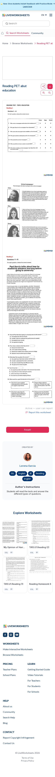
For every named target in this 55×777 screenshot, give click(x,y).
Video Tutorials (35, 675)
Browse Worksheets (13, 654)
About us (7, 706)
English (21, 473)
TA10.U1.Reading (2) (39, 547)
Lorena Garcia (28, 465)
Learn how (27, 6)
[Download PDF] (50, 86)
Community (9, 711)
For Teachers (34, 680)
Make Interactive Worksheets (18, 649)
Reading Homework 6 (40, 584)
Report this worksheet (40, 412)
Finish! (27, 430)
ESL (12, 473)
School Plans (9, 675)
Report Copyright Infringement (18, 737)
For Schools (33, 691)
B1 (31, 473)
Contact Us (8, 743)
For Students (34, 686)
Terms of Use (27, 758)
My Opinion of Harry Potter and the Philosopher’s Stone (15, 547)
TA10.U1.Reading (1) (13, 584)
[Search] (5, 23)
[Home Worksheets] (2, 33)
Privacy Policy (27, 760)
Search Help (9, 717)
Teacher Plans (10, 669)
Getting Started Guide (39, 669)
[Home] (15, 14)
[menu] (51, 15)
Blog (5, 723)
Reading (40, 473)
